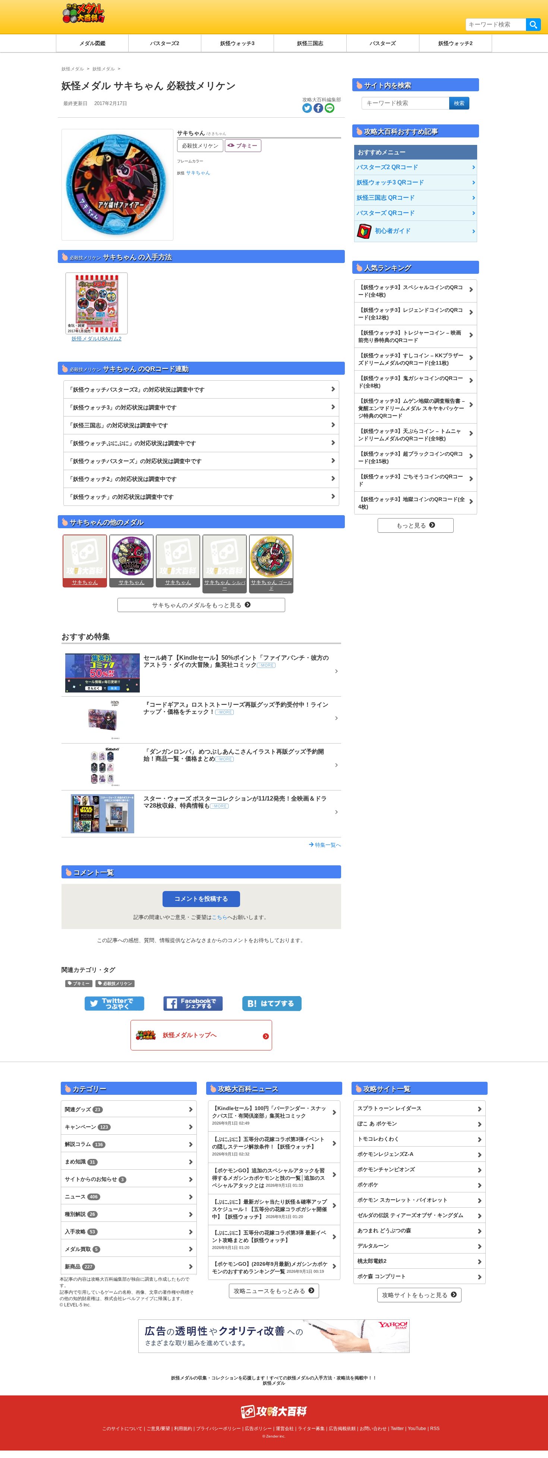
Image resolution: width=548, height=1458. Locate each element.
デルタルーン (373, 1246)
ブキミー (246, 146)
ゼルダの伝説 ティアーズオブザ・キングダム (410, 1215)
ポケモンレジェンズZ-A (385, 1154)
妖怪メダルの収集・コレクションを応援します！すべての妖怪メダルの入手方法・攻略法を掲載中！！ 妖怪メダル (274, 1380)
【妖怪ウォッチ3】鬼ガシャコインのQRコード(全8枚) (410, 382)
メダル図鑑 (92, 43)
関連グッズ (82, 1109)
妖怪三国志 (310, 43)
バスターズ (383, 43)
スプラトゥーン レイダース (390, 1108)
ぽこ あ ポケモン (377, 1123)
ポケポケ (368, 1185)
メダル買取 (81, 1249)
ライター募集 (311, 1428)
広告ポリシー (258, 1428)
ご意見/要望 (158, 1428)
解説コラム (84, 1144)
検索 (533, 24)
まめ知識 (80, 1161)
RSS (435, 1428)
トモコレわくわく (378, 1139)
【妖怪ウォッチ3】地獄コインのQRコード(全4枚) (411, 503)
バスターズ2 (164, 43)
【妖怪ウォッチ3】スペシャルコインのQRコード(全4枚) (410, 291)
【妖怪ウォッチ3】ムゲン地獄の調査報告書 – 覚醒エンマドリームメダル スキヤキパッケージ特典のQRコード (411, 408)
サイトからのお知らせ (94, 1179)
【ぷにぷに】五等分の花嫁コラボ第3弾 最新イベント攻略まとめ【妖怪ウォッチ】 (269, 1240)
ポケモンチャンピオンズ (386, 1169)
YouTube (417, 1428)
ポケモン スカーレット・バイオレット (403, 1200)
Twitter (397, 1428)
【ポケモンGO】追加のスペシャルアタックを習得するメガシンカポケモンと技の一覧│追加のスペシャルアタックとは (268, 1177)
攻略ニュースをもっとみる (269, 1291)
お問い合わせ (373, 1428)
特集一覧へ (327, 845)
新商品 (78, 1267)
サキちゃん (198, 172)
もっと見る (411, 525)
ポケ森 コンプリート (382, 1276)
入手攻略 (80, 1231)
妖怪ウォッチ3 (237, 43)
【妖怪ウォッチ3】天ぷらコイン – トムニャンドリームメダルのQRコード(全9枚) (409, 434)
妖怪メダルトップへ (190, 1035)
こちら (219, 917)
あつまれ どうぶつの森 (384, 1230)
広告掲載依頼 (342, 1428)
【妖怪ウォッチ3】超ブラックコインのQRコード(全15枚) (410, 457)
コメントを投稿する (201, 899)
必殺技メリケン (200, 146)
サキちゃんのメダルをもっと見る (197, 605)
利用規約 (183, 1428)
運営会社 (285, 1428)
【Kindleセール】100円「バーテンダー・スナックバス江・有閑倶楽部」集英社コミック (269, 1115)
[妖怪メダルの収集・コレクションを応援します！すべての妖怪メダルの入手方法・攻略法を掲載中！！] (141, 17)
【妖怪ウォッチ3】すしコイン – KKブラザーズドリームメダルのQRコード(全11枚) (410, 359)
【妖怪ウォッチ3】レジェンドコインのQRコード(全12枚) (410, 313)
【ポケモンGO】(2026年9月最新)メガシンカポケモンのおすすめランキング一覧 (270, 1267)
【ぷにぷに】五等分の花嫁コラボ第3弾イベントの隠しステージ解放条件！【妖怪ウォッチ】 (268, 1146)
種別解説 (80, 1214)
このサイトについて (122, 1428)
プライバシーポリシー (218, 1428)
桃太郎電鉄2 (372, 1261)
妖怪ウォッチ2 (455, 43)
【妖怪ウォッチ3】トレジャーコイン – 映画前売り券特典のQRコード (409, 336)
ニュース (81, 1196)
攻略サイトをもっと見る (415, 1295)
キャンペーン (86, 1127)
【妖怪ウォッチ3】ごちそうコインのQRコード (410, 480)
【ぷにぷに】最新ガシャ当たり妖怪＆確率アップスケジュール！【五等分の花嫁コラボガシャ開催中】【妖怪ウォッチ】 (269, 1209)
